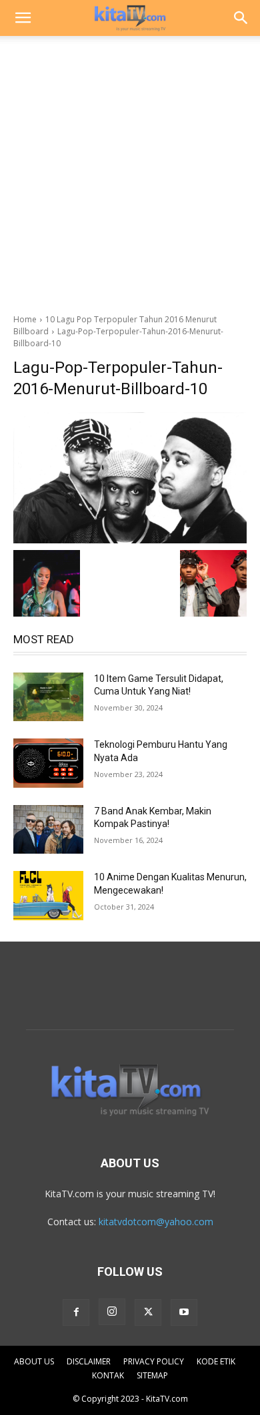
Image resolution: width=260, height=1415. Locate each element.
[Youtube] (184, 1312)
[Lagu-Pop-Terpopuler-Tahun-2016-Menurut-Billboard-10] (130, 477)
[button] (22, 18)
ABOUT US (34, 1361)
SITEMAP (152, 1375)
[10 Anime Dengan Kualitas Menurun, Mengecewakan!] (48, 895)
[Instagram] (112, 1311)
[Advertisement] (130, 171)
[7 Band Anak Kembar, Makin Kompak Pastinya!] (48, 829)
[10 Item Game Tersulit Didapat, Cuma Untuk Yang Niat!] (48, 697)
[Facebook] (76, 1312)
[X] (148, 1312)
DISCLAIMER (89, 1361)
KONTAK (108, 1375)
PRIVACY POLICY (153, 1361)
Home (25, 319)
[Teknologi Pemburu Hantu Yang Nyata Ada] (48, 763)
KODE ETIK (216, 1361)
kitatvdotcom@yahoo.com (156, 1221)
